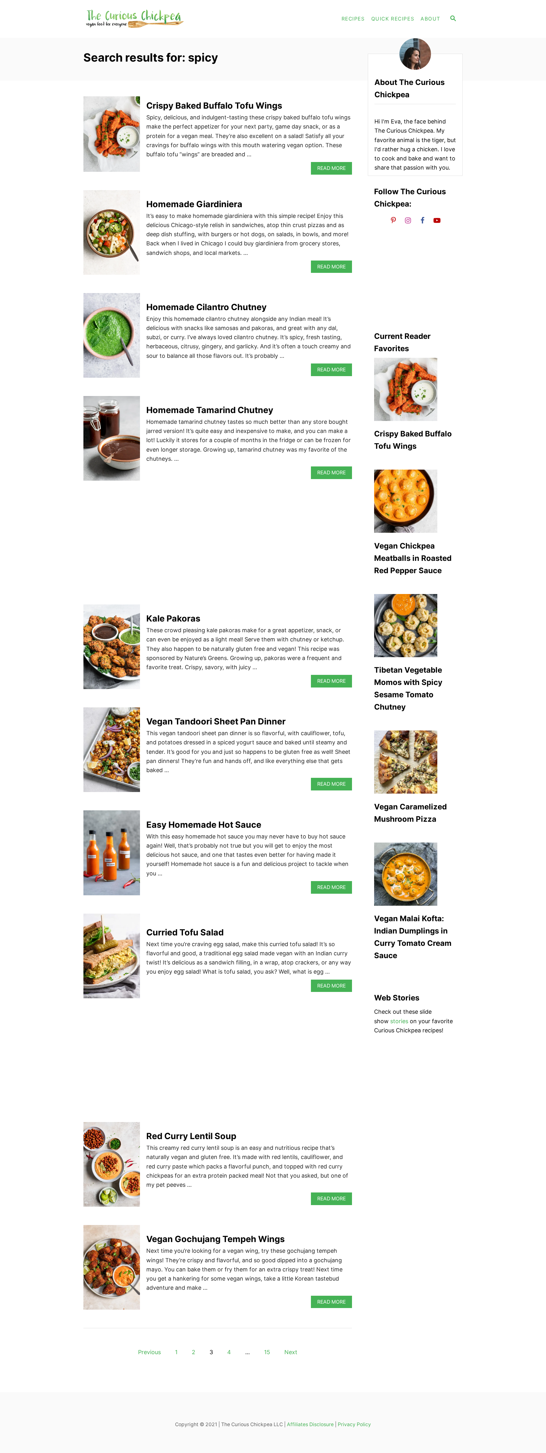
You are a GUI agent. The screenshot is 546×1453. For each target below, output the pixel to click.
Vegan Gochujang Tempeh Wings (215, 1239)
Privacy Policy (354, 1424)
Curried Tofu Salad (185, 932)
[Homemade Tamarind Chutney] (111, 441)
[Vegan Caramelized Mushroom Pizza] (415, 762)
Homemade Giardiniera (194, 204)
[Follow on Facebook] (422, 220)
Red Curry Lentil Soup (191, 1136)
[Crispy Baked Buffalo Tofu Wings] (111, 136)
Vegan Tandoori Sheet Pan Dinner (216, 721)
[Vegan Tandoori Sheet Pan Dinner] (111, 752)
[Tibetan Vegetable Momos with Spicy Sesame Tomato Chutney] (415, 625)
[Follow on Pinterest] (393, 220)
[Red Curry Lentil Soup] (111, 1167)
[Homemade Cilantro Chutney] (111, 338)
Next (290, 1352)
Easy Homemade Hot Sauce (203, 825)
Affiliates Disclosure (310, 1424)
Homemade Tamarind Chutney (209, 410)
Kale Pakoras (173, 618)
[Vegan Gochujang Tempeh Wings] (111, 1270)
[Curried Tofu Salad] (111, 959)
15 (267, 1352)
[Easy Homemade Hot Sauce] (111, 855)
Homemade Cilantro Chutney (206, 307)
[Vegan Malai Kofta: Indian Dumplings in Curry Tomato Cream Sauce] (415, 874)
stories (399, 1021)
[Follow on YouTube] (437, 220)
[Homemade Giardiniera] (111, 235)
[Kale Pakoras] (111, 649)
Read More (333, 170)
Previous (149, 1352)
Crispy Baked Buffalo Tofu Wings (214, 105)
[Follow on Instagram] (408, 220)
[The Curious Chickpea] (140, 19)
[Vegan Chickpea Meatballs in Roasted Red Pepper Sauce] (415, 501)
